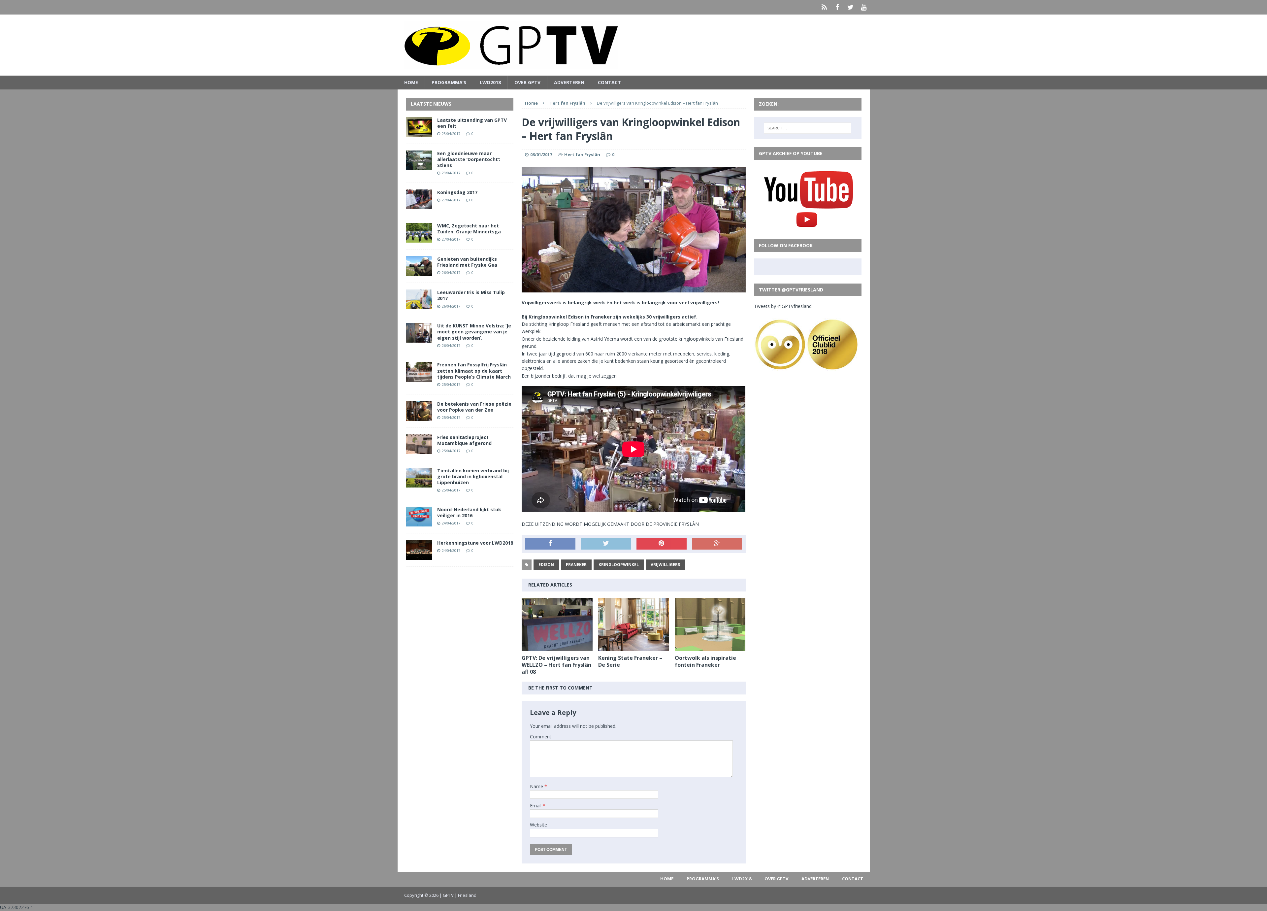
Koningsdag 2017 (457, 192)
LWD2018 (490, 82)
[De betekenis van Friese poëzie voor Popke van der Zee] (419, 417)
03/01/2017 (541, 154)
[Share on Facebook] (550, 544)
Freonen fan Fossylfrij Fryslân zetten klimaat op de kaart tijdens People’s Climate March (474, 370)
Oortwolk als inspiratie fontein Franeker (705, 661)
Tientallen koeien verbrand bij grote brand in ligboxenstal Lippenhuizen (473, 476)
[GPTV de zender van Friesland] (634, 45)
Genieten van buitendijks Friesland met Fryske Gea (467, 262)
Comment (540, 736)
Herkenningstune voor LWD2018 (475, 543)
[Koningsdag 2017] (419, 205)
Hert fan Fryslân (582, 154)
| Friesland (465, 895)
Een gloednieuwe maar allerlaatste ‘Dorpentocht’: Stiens (468, 159)
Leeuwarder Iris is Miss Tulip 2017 (471, 295)
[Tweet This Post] (606, 544)
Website (538, 825)
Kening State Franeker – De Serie (630, 661)
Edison (546, 564)
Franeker (576, 564)
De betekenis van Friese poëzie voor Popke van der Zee (474, 407)
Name (537, 786)
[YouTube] (864, 7)
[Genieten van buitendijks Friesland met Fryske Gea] (419, 272)
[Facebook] (837, 7)
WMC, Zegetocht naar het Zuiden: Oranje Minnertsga (469, 228)
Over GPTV (527, 82)
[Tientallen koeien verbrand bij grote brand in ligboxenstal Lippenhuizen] (419, 484)
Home (411, 82)
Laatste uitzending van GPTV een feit (472, 123)
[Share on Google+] (717, 544)
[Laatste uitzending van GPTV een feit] (419, 133)
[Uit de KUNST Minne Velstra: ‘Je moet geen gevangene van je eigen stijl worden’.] (419, 339)
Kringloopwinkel (619, 564)
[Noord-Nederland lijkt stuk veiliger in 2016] (419, 523)
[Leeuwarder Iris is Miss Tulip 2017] (419, 305)
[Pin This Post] (661, 544)
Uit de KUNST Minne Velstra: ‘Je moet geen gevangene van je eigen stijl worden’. (474, 331)
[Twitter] (851, 7)
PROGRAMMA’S (449, 82)
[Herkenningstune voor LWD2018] (419, 556)
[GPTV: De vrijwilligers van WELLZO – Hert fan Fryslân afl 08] (557, 647)
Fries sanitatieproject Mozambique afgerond (464, 440)
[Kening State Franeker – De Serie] (633, 647)
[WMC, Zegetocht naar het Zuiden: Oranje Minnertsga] (419, 239)
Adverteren (569, 82)
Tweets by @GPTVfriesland (783, 306)
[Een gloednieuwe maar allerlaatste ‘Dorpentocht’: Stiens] (419, 166)
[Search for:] (807, 128)
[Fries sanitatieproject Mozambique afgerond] (419, 450)
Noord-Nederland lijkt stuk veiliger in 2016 (469, 512)
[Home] (824, 7)
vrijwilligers (665, 564)
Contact (609, 82)
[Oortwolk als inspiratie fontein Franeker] (710, 647)
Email (536, 805)
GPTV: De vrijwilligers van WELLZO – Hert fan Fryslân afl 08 (556, 664)
